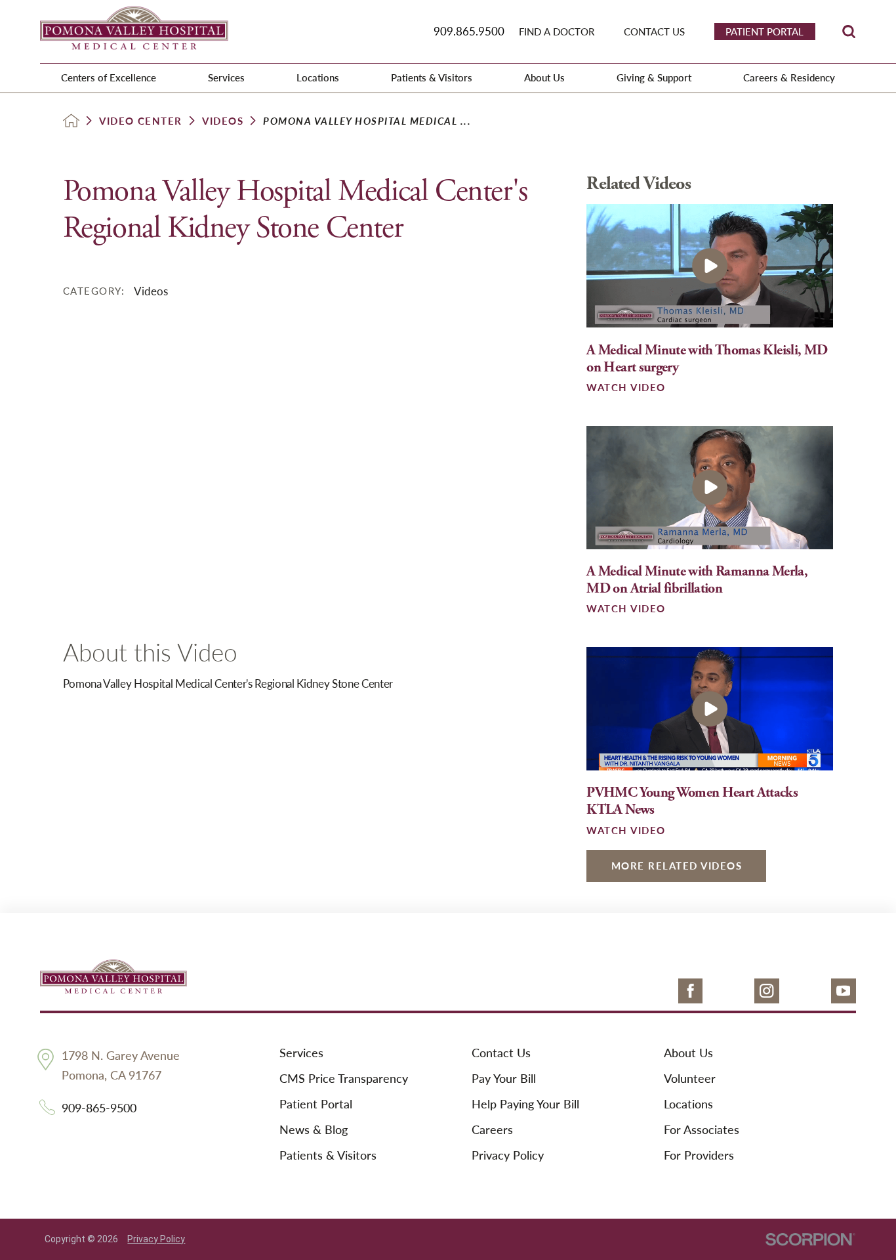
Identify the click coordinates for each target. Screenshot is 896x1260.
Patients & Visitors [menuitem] (431, 77)
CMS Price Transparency (343, 1078)
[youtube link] (843, 990)
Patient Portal (315, 1104)
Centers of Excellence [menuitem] (108, 77)
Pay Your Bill (504, 1078)
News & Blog (313, 1129)
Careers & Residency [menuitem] (789, 77)
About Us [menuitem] (544, 77)
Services (301, 1052)
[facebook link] (690, 990)
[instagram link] (766, 990)
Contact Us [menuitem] (654, 31)
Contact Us (501, 1052)
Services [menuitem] (226, 77)
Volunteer (690, 1078)
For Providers (699, 1155)
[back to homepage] (71, 120)
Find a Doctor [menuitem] (556, 31)
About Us (688, 1052)
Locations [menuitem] (317, 77)
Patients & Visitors (328, 1155)
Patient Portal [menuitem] (764, 31)
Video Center (140, 121)
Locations (688, 1104)
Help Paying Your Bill (525, 1104)
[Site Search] (848, 31)
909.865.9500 (469, 31)
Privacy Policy (508, 1155)
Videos (222, 121)
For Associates (701, 1129)
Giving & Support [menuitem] (654, 77)
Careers (492, 1129)
